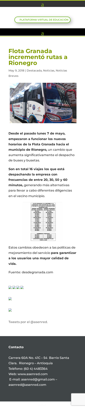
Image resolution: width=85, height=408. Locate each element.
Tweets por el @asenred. (28, 322)
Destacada (34, 70)
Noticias (48, 70)
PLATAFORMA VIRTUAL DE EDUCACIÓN (44, 19)
